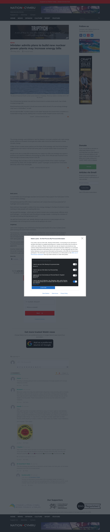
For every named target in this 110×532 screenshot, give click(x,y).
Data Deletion (45, 293)
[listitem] (55, 261)
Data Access (55, 293)
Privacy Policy (64, 293)
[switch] (75, 264)
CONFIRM (43, 287)
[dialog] (55, 266)
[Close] (82, 238)
